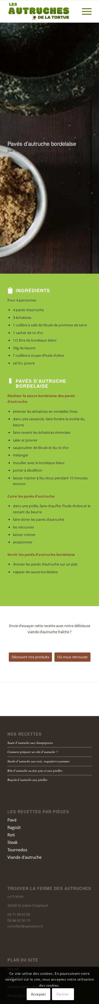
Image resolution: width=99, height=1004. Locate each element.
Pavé (11, 820)
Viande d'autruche (24, 857)
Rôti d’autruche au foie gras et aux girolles (34, 770)
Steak (12, 842)
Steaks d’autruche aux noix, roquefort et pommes (38, 761)
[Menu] (84, 11)
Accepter (38, 994)
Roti (11, 834)
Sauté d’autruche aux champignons (30, 743)
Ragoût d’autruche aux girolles (27, 780)
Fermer (63, 994)
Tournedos (17, 849)
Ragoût (14, 827)
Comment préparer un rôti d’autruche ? (32, 752)
